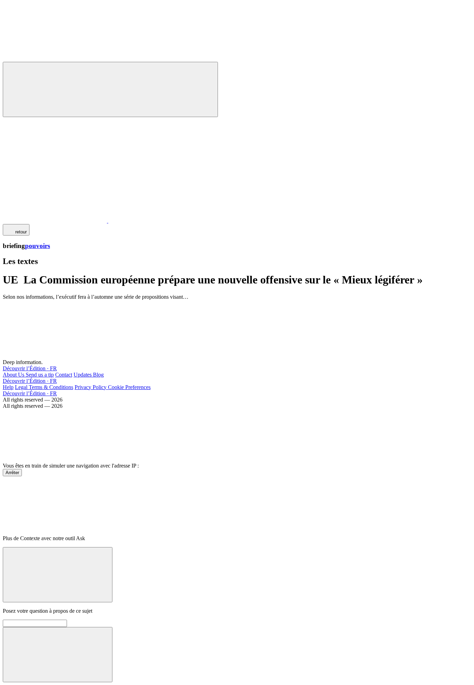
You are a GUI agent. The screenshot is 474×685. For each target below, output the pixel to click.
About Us (14, 375)
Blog (98, 375)
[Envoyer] (57, 654)
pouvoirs (37, 245)
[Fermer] (57, 574)
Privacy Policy (91, 387)
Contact (63, 375)
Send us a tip (40, 375)
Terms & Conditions (51, 387)
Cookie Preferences (129, 387)
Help (8, 387)
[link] (16, 230)
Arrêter (12, 472)
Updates (83, 375)
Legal (22, 387)
